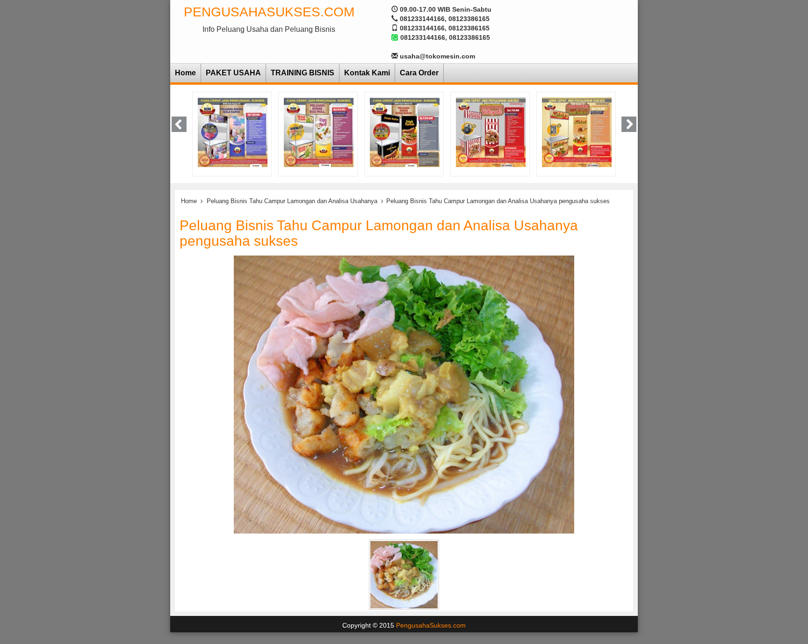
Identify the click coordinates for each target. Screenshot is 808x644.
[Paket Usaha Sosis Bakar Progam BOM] (359, 131)
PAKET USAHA (233, 73)
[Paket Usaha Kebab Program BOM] (531, 131)
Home (185, 73)
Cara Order (419, 73)
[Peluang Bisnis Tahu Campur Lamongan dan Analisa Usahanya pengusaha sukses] (404, 394)
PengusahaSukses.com (269, 12)
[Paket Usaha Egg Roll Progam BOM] (273, 131)
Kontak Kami (367, 73)
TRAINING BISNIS (302, 73)
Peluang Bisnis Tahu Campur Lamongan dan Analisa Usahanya (292, 201)
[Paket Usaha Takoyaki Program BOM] (445, 131)
